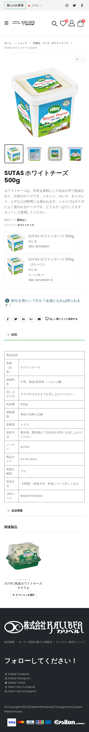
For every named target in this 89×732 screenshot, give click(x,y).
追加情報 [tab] (17, 511)
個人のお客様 (15, 5)
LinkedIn (23, 319)
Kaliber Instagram (19, 678)
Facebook (7, 319)
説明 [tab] (14, 335)
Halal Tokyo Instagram (22, 691)
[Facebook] (82, 5)
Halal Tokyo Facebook (21, 687)
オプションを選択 (25, 594)
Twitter (15, 319)
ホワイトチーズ (25, 225)
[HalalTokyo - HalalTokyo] (23, 23)
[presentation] (9, 103)
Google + (31, 319)
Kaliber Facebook (18, 674)
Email (39, 319)
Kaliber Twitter (16, 682)
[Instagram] (67, 5)
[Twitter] (74, 5)
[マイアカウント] (71, 23)
